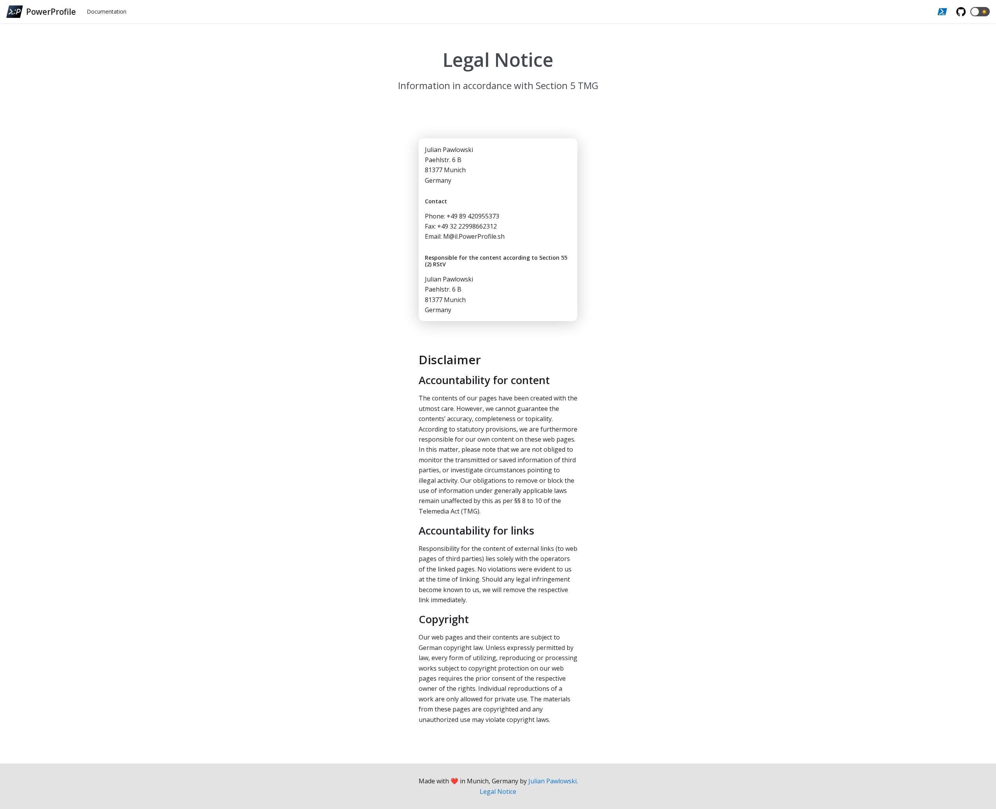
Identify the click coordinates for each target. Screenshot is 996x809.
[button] (980, 11)
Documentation (106, 11)
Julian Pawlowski (552, 781)
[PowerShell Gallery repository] (942, 11)
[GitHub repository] (961, 11)
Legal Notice (498, 791)
